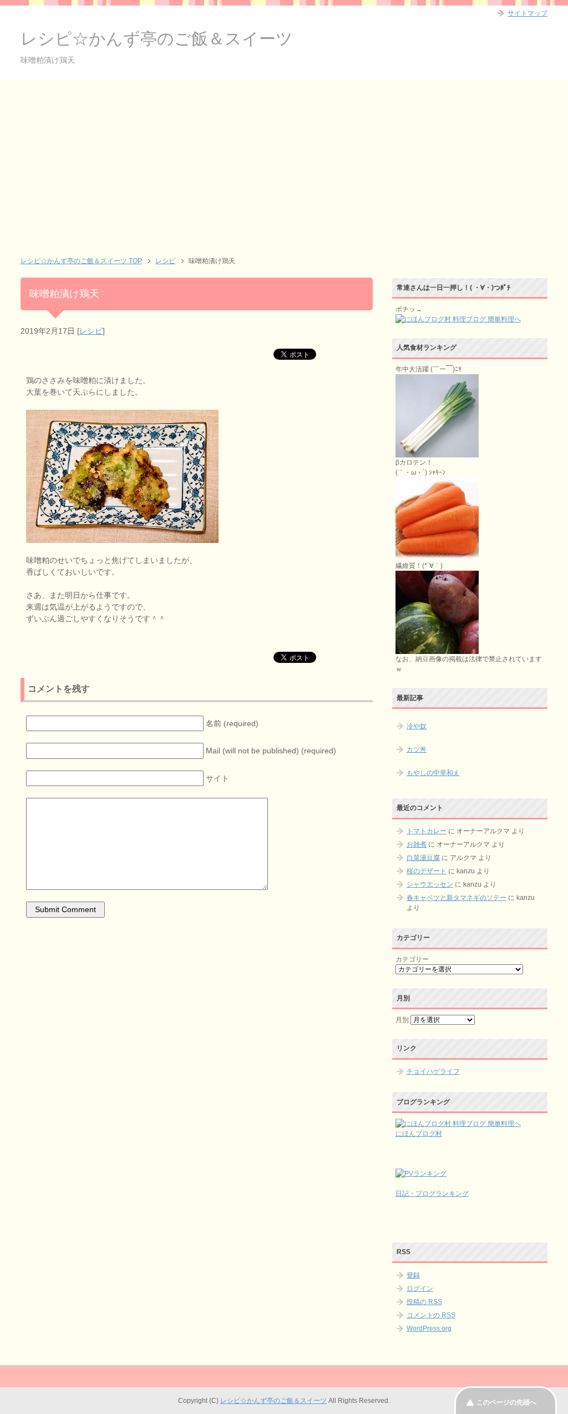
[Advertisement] (284, 163)
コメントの (431, 1315)
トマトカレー (427, 831)
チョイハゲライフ (433, 1071)
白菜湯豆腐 (423, 858)
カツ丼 (417, 749)
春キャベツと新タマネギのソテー (456, 898)
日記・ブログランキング (432, 1193)
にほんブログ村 (418, 1134)
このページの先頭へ (506, 1402)
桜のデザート (427, 871)
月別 (402, 1020)
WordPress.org (429, 1328)
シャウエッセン (430, 884)
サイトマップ (527, 13)
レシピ (91, 330)
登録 (413, 1275)
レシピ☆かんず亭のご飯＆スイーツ (157, 38)
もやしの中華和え (433, 773)
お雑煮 (417, 844)
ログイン (420, 1288)
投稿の (424, 1302)
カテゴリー (412, 959)
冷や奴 (417, 726)
